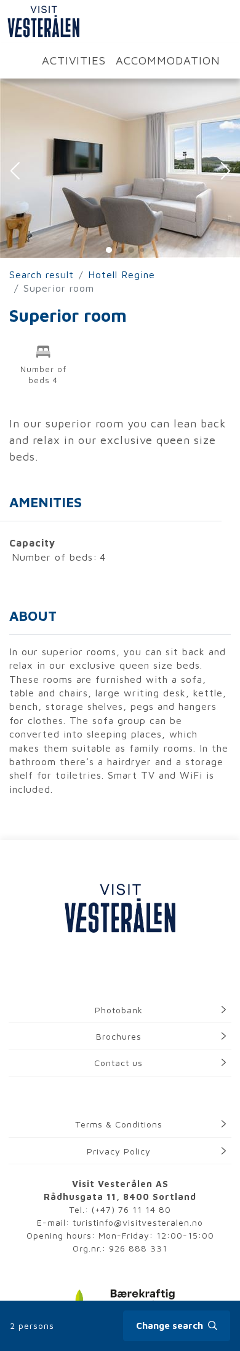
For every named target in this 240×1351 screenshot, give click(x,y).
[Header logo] (39, 21)
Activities (74, 60)
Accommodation (168, 60)
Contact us (118, 1062)
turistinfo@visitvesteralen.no (138, 1222)
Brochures (119, 1036)
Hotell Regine (121, 274)
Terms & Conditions (118, 1124)
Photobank (119, 1010)
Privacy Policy (119, 1151)
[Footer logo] (120, 909)
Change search (171, 1325)
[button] (15, 172)
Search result (41, 274)
